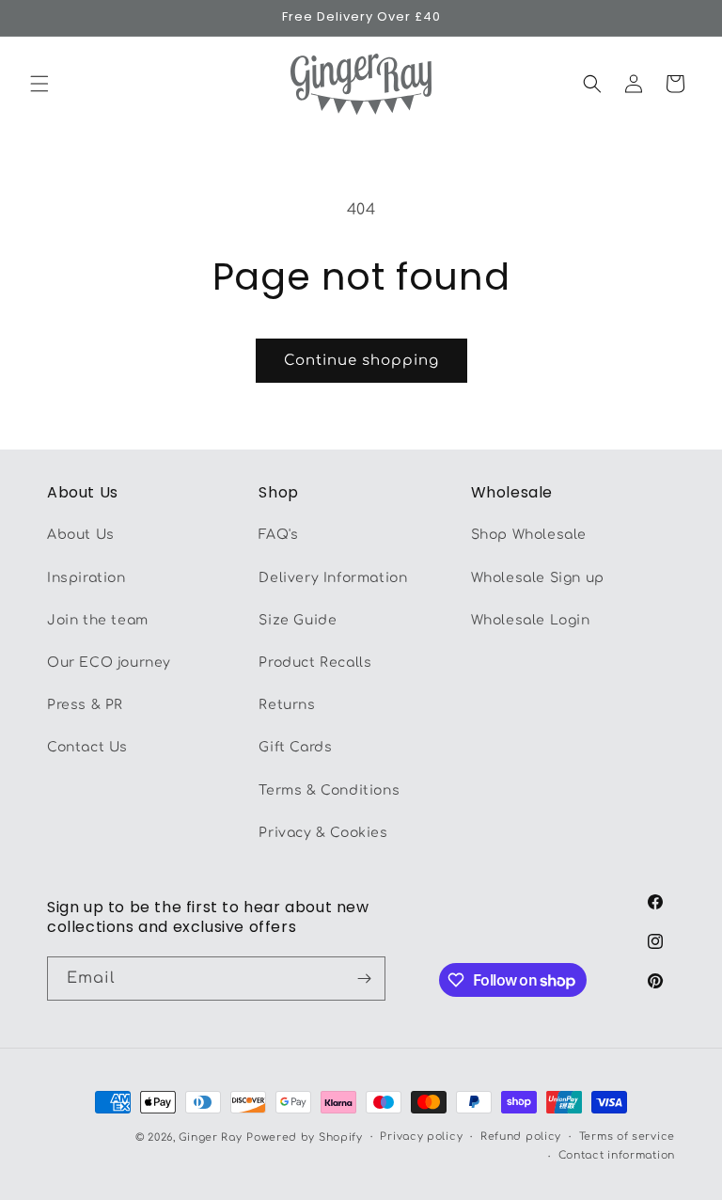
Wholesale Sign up (537, 578)
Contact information (616, 1155)
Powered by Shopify (304, 1137)
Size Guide (298, 620)
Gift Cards (295, 747)
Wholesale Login (530, 620)
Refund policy (520, 1136)
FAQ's (278, 535)
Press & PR (85, 705)
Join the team (98, 620)
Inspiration (86, 578)
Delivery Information (333, 578)
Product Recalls (315, 662)
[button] (39, 83)
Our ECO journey (109, 662)
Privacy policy (421, 1136)
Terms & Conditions (329, 790)
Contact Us (87, 747)
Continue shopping (361, 361)
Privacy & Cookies (323, 833)
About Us (81, 535)
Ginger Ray (210, 1137)
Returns (287, 705)
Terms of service (627, 1136)
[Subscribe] (364, 978)
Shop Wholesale (529, 535)
